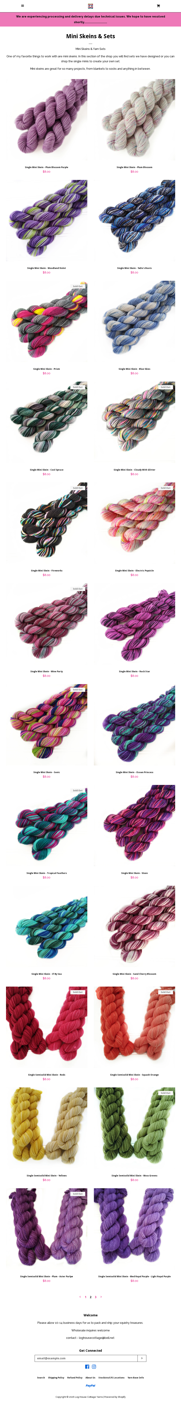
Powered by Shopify (115, 1397)
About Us (90, 1377)
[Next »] (101, 1297)
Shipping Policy (56, 1377)
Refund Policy (74, 1377)
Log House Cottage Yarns (89, 1397)
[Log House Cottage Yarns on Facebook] (87, 1367)
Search (41, 1377)
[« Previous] (80, 1297)
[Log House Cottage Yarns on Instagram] (94, 1367)
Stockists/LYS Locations (111, 1377)
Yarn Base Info (136, 1377)
